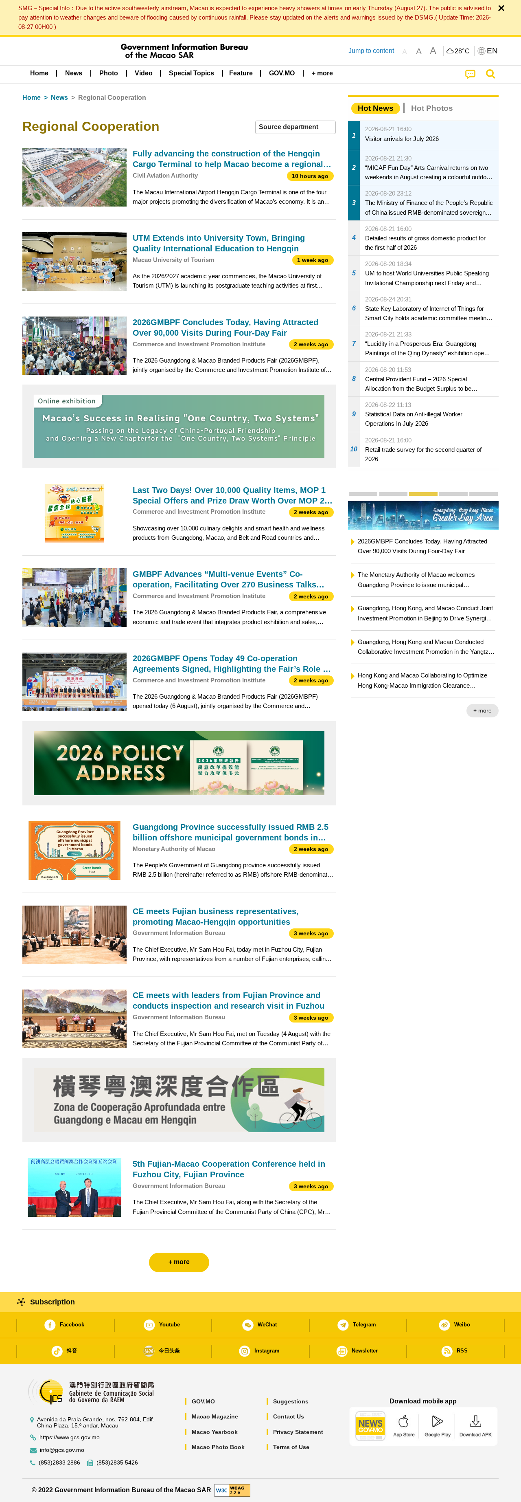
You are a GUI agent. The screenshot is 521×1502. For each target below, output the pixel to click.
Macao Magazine (215, 1416)
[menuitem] (73, 73)
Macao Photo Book (218, 1447)
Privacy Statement (298, 1432)
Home (31, 97)
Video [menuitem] (144, 73)
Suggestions (291, 1401)
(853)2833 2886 (59, 1463)
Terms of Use (291, 1447)
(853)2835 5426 (117, 1463)
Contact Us (288, 1416)
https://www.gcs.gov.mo (69, 1437)
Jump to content (371, 50)
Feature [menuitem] (241, 73)
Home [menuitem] (39, 73)
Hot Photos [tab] (432, 108)
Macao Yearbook (215, 1432)
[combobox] (295, 127)
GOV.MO (203, 1401)
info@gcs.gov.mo (62, 1450)
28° (462, 51)
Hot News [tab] (376, 108)
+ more (482, 710)
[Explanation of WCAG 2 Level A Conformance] (232, 1490)
